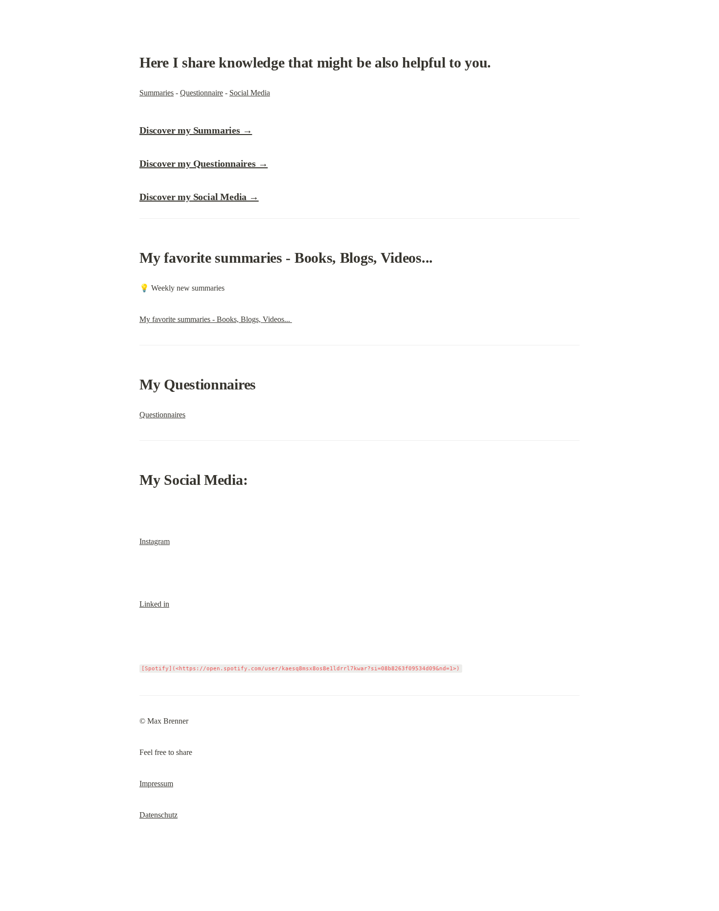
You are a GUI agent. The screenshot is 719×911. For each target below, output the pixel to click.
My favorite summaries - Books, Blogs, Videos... (215, 319)
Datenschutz (158, 815)
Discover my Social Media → (199, 196)
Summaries (156, 93)
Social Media (249, 93)
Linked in (154, 604)
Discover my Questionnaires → (203, 163)
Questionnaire (201, 93)
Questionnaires (162, 414)
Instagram (154, 541)
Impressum (156, 783)
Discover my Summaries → (195, 130)
